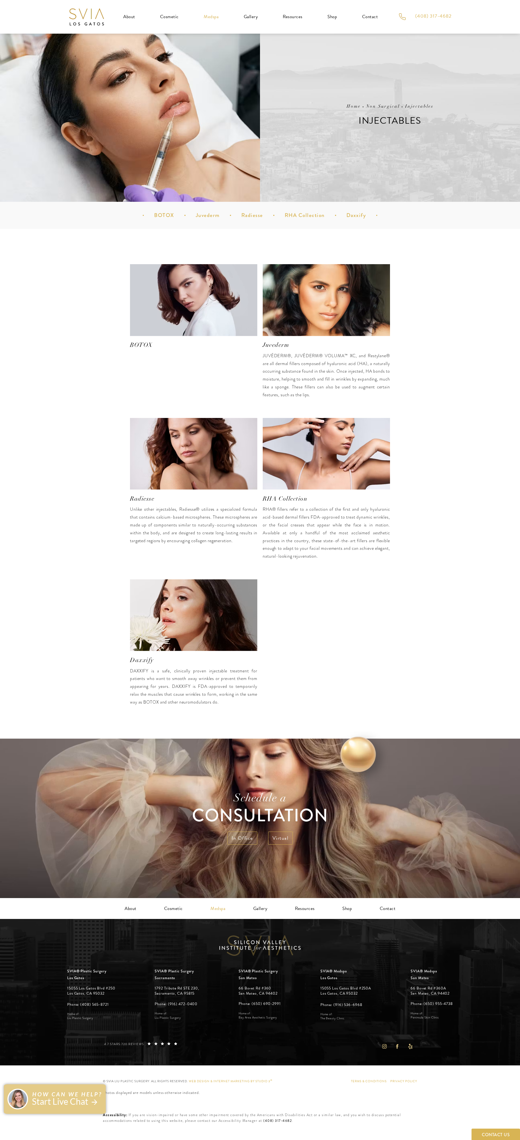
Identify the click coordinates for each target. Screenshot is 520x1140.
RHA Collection (305, 215)
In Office (242, 838)
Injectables (419, 106)
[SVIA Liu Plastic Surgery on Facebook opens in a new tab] (397, 1046)
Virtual (280, 838)
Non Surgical (383, 106)
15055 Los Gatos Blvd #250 (91, 991)
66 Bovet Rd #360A (430, 991)
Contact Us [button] (496, 1135)
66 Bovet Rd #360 (258, 991)
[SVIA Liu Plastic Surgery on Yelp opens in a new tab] (410, 1046)
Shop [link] (332, 16)
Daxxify (356, 215)
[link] (88, 1004)
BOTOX (164, 215)
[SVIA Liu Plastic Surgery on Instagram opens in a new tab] (384, 1046)
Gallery (251, 16)
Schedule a (260, 809)
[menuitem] (384, 1046)
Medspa (211, 16)
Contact (370, 16)
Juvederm (208, 215)
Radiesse (252, 215)
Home (354, 106)
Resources (293, 16)
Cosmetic (169, 16)
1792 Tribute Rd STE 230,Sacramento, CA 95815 (177, 991)
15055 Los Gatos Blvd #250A (345, 991)
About (129, 16)
